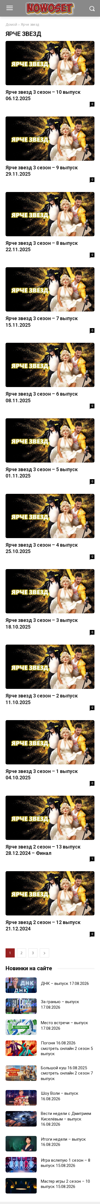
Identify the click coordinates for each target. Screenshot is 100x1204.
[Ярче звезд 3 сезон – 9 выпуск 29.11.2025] (50, 138)
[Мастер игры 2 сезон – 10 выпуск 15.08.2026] (21, 1185)
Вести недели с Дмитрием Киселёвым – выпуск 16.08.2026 (66, 1119)
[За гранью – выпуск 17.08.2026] (21, 1006)
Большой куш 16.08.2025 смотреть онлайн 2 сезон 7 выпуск (67, 1073)
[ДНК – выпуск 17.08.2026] (21, 985)
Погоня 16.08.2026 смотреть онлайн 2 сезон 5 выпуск (67, 1048)
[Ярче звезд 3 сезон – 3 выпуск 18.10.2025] (50, 591)
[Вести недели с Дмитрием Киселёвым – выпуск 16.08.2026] (21, 1119)
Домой (11, 24)
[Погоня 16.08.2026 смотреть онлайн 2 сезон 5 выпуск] (21, 1048)
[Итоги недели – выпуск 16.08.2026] (21, 1143)
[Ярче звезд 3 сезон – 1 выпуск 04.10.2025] (50, 742)
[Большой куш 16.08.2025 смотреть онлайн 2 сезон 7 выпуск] (21, 1073)
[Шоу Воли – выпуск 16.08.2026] (21, 1098)
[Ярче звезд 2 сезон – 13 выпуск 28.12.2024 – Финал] (50, 818)
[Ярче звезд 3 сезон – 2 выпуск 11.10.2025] (50, 667)
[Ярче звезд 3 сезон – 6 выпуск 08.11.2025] (50, 365)
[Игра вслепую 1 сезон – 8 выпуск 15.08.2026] (21, 1164)
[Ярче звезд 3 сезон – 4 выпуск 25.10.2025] (50, 516)
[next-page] (44, 953)
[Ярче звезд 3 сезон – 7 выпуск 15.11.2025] (50, 289)
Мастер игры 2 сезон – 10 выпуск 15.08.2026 (65, 1184)
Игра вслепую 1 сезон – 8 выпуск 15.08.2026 (65, 1163)
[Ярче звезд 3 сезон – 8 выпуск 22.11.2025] (50, 214)
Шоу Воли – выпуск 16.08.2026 (59, 1096)
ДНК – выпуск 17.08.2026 (65, 983)
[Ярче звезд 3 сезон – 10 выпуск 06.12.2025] (50, 63)
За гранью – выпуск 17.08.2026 (60, 1004)
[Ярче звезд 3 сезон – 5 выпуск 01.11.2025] (50, 440)
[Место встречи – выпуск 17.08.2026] (21, 1027)
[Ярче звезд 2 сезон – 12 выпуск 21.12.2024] (50, 893)
